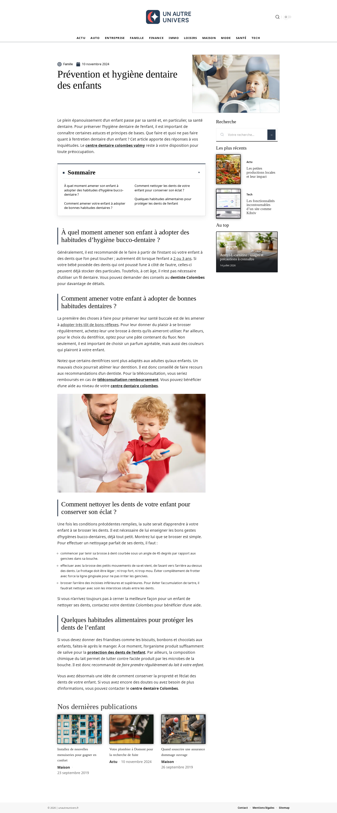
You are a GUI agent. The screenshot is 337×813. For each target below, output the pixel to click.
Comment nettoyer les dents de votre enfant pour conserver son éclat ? (162, 188)
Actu (113, 762)
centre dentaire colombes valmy (115, 145)
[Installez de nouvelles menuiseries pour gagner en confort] (79, 729)
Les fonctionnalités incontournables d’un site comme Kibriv (261, 207)
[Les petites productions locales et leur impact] (228, 169)
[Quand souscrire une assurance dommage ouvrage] (183, 729)
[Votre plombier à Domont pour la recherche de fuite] (131, 729)
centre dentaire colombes (134, 385)
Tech (250, 194)
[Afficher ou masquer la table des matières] (147, 172)
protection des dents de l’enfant (116, 652)
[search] (277, 17)
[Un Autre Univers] (168, 17)
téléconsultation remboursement (127, 379)
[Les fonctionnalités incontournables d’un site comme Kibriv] (228, 203)
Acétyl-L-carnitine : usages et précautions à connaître (241, 257)
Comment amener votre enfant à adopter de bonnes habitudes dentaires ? (94, 205)
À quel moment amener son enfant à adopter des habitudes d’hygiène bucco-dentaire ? (93, 190)
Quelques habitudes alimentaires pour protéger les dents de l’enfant (163, 201)
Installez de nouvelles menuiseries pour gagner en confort (76, 754)
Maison (63, 767)
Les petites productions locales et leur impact (261, 172)
